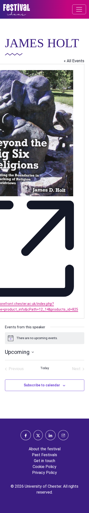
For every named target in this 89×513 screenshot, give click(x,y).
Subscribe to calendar (42, 385)
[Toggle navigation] (79, 9)
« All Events (74, 61)
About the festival (45, 449)
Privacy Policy (44, 472)
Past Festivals (44, 455)
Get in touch (44, 460)
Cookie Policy (44, 466)
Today (44, 368)
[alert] (44, 338)
